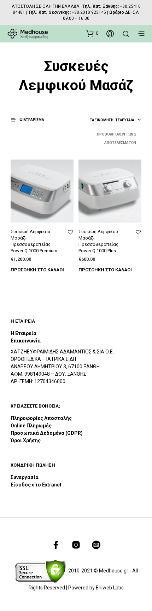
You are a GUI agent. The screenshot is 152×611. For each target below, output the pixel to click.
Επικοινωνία (26, 341)
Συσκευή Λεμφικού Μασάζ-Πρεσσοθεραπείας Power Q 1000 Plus (98, 241)
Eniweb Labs (110, 587)
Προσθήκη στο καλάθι (37, 269)
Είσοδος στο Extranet (37, 485)
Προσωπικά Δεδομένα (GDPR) (47, 433)
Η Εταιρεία (23, 333)
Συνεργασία (25, 477)
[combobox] (115, 120)
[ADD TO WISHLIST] (70, 232)
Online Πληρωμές (31, 425)
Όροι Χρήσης (26, 440)
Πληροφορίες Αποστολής (41, 418)
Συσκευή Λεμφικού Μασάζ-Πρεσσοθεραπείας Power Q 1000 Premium (34, 241)
